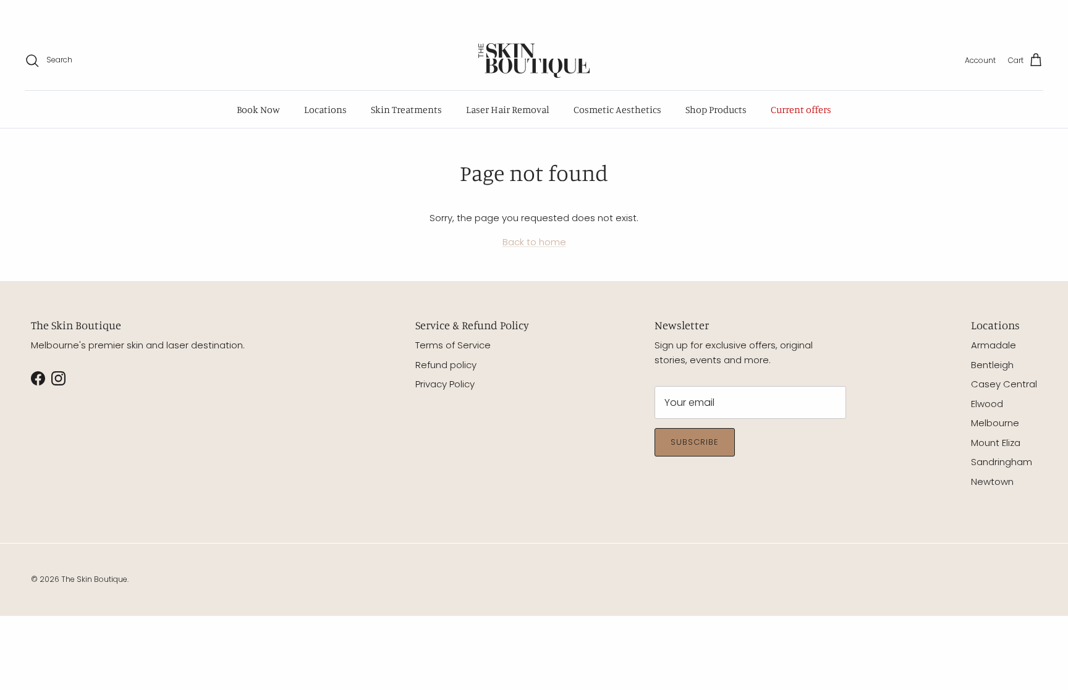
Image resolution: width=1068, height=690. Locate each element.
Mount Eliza (995, 442)
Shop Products (716, 109)
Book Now (258, 109)
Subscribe (695, 442)
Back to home (534, 241)
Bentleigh (992, 364)
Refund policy (446, 364)
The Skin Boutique (94, 579)
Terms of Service (453, 345)
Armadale (993, 345)
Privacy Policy (445, 383)
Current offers (801, 109)
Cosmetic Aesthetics (617, 109)
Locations (325, 109)
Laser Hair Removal (507, 109)
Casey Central (1004, 383)
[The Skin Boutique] (534, 60)
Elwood (987, 403)
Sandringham (1001, 461)
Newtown (992, 481)
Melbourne (995, 422)
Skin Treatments (406, 109)
